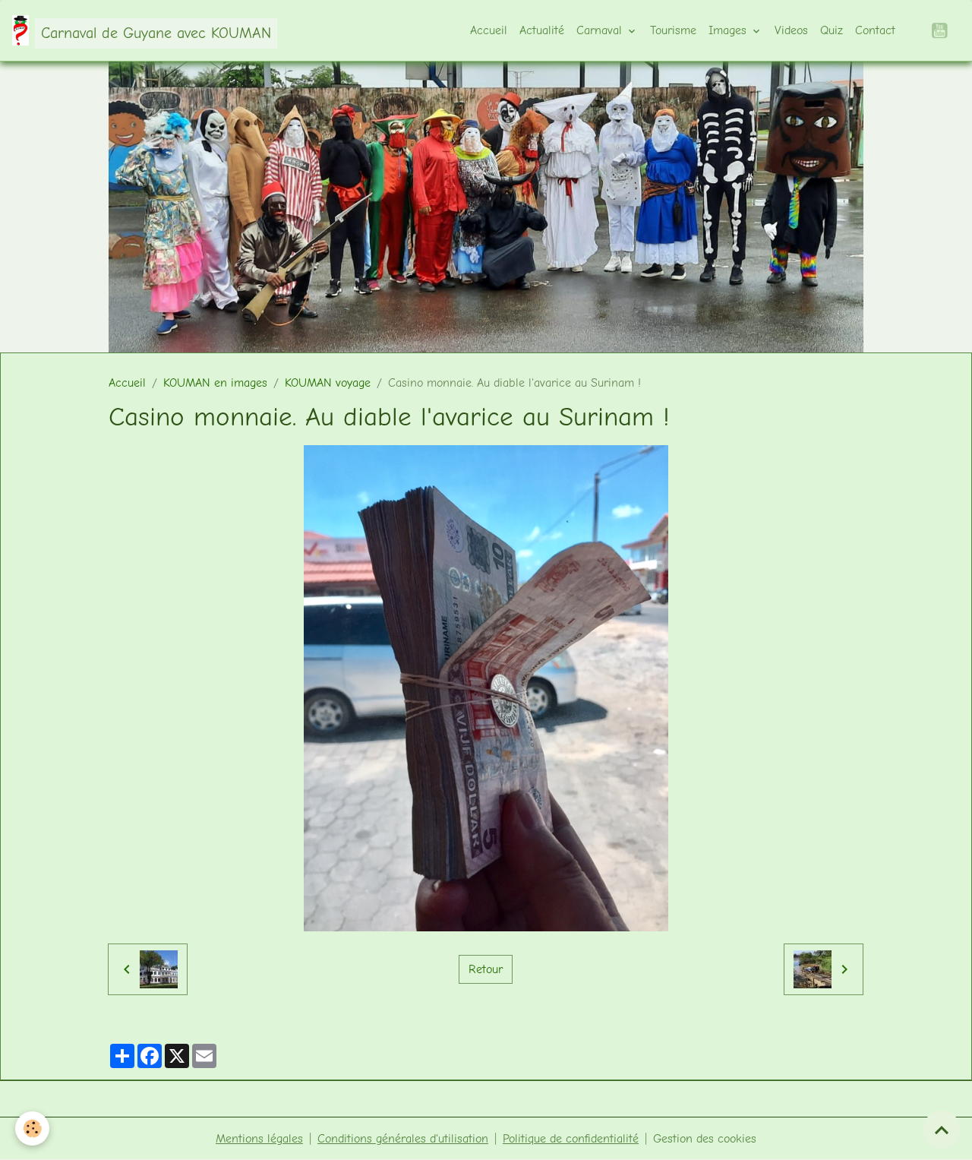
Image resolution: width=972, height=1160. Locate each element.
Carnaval (601, 30)
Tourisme (673, 30)
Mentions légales (259, 1139)
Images (729, 30)
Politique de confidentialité (571, 1139)
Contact (875, 30)
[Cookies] (32, 1128)
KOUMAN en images (215, 383)
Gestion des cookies (704, 1139)
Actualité (541, 30)
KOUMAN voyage (328, 383)
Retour (486, 969)
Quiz (831, 30)
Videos (791, 30)
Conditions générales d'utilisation (402, 1139)
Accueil (488, 30)
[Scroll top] (942, 1130)
